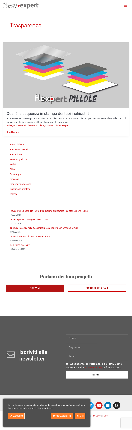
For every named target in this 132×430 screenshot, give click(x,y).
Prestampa (15, 174)
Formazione (16, 154)
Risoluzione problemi (34, 125)
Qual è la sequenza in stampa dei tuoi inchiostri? (48, 113)
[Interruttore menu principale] (125, 5)
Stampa (49, 125)
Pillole (9, 125)
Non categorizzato (19, 159)
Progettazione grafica (20, 184)
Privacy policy (93, 367)
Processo (18, 125)
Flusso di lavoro (17, 144)
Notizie (13, 164)
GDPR (105, 415)
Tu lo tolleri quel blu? (20, 245)
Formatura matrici (19, 149)
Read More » (13, 132)
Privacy (97, 415)
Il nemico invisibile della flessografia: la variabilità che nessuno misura (44, 228)
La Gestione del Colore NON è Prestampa (30, 236)
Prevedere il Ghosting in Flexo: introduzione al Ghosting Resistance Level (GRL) (49, 211)
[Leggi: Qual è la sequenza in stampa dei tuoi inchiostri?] (66, 75)
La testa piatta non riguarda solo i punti (29, 219)
